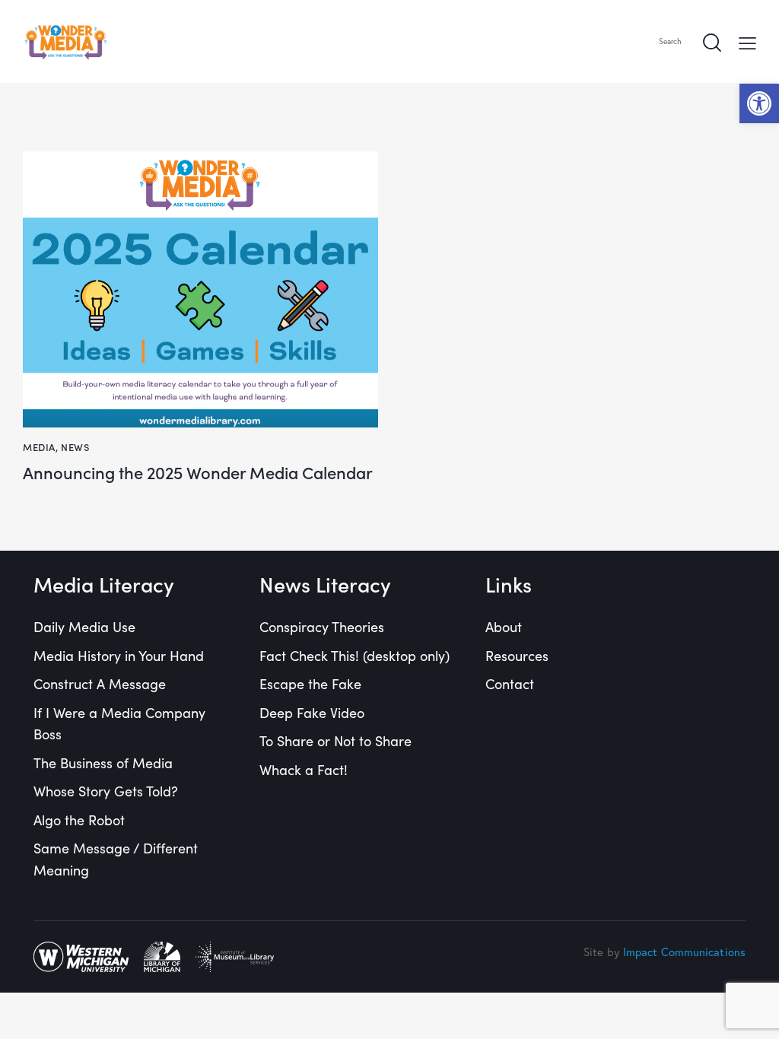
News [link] (75, 447)
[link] (759, 103)
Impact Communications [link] (684, 951)
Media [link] (39, 447)
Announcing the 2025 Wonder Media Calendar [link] (198, 472)
